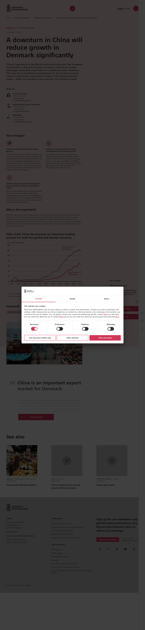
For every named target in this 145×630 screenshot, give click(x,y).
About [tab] (106, 299)
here (106, 314)
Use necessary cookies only (40, 338)
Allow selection (72, 338)
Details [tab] (72, 299)
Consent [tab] (38, 299)
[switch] (60, 329)
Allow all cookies (105, 338)
